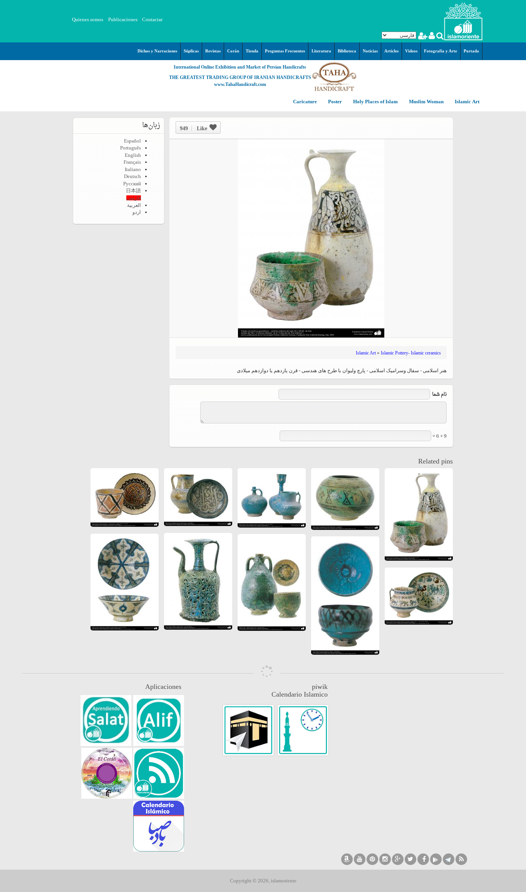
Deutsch (132, 176)
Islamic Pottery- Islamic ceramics (411, 353)
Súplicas (191, 51)
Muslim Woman (426, 102)
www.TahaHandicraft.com (240, 84)
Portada (471, 51)
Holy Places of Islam (375, 102)
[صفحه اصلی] (463, 21)
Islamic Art (466, 102)
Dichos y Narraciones (157, 51)
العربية (134, 205)
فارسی (133, 197)
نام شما (439, 394)
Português (130, 148)
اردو (136, 212)
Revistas (213, 51)
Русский (132, 183)
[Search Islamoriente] (439, 37)
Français (132, 162)
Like (193, 128)
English (133, 155)
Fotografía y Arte (440, 51)
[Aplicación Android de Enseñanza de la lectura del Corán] (158, 720)
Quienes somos (87, 19)
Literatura (321, 51)
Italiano (133, 169)
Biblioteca (347, 51)
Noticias (370, 51)
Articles (391, 51)
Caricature (305, 102)
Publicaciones (122, 19)
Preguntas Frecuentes (285, 51)
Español (132, 141)
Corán (233, 51)
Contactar (152, 19)
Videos (411, 51)
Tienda (252, 51)
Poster (334, 102)
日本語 (133, 190)
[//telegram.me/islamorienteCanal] (448, 859)
